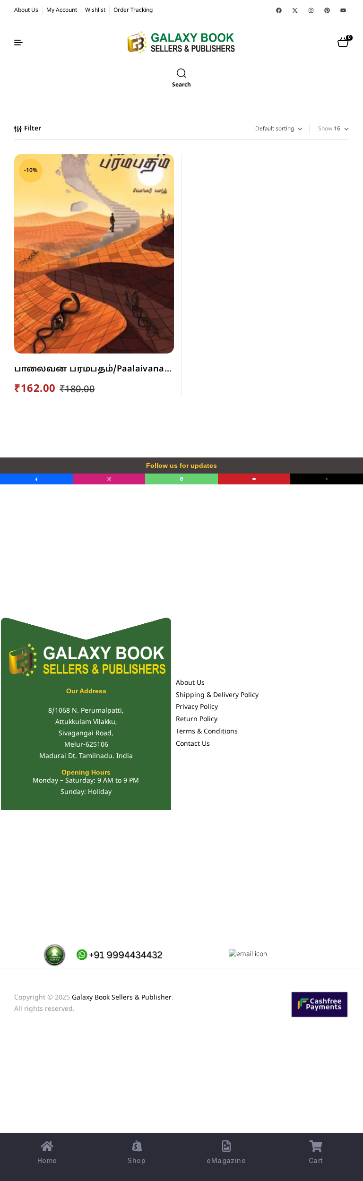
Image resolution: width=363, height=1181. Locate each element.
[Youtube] (343, 10)
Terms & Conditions (207, 732)
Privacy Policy (197, 707)
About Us (190, 683)
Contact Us (193, 744)
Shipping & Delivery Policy (217, 695)
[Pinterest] (327, 10)
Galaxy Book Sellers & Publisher (122, 998)
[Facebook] (279, 10)
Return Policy (196, 719)
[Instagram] (311, 10)
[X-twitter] (295, 10)
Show (325, 129)
